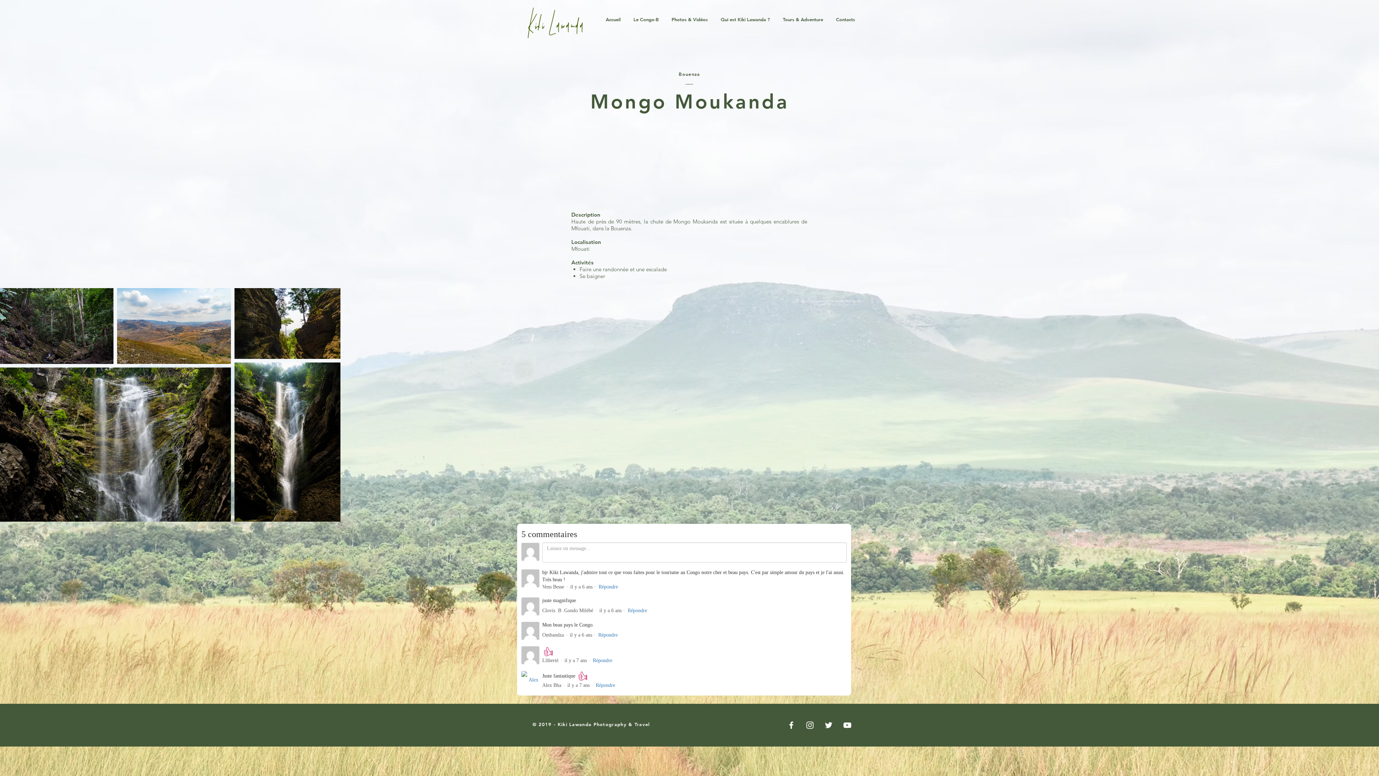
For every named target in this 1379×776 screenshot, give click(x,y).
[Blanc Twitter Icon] (829, 725)
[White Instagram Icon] (810, 725)
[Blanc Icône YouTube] (847, 725)
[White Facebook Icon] (791, 725)
